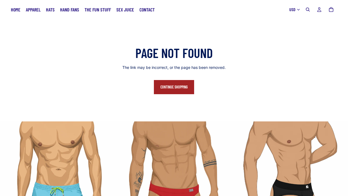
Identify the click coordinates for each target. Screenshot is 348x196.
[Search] (308, 10)
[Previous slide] (240, 179)
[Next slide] (340, 179)
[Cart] (331, 10)
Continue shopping (174, 87)
